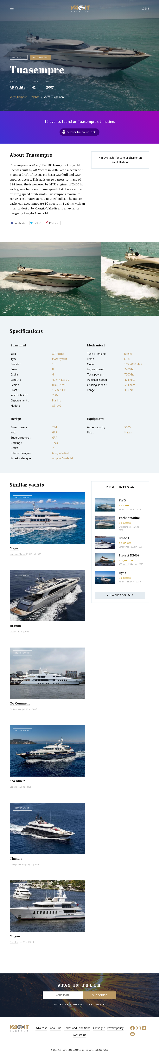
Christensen (16, 709)
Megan (15, 936)
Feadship (14, 942)
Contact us (79, 1035)
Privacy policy (115, 1028)
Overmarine (124, 526)
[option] (50, 279)
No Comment (20, 703)
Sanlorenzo (124, 546)
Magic (14, 548)
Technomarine (129, 518)
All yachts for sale (120, 595)
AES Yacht (123, 564)
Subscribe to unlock (81, 132)
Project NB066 (129, 555)
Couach (13, 631)
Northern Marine (18, 554)
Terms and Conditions (77, 1028)
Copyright (99, 1028)
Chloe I (124, 538)
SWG (122, 500)
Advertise (41, 1028)
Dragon (15, 626)
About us (55, 1028)
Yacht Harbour (80, 9)
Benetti (13, 786)
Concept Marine (17, 864)
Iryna (122, 573)
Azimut (122, 509)
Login (145, 8)
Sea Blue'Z (17, 781)
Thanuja (16, 858)
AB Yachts (17, 87)
